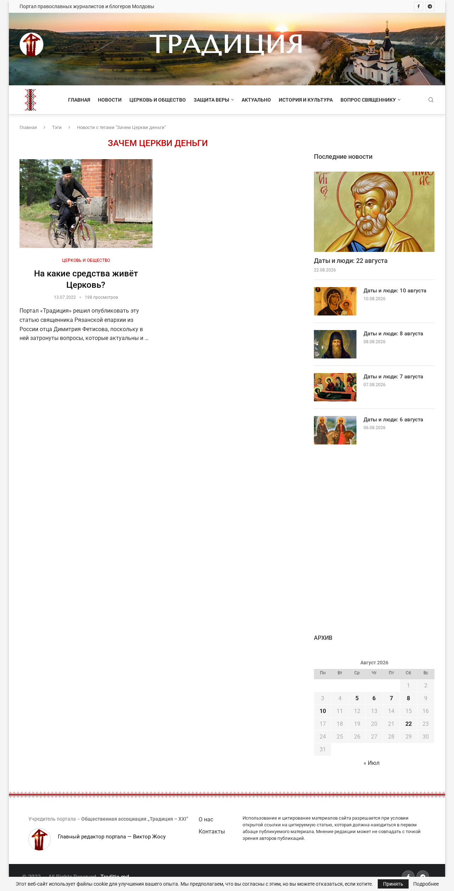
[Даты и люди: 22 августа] (374, 212)
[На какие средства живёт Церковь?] (86, 203)
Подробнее (426, 883)
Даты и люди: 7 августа (393, 376)
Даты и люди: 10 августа (395, 290)
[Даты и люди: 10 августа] (335, 301)
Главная (79, 100)
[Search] (430, 100)
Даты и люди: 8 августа (393, 333)
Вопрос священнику (368, 100)
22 (408, 723)
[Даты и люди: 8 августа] (335, 344)
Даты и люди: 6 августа (393, 419)
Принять (393, 884)
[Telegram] (429, 6)
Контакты (212, 831)
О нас (206, 819)
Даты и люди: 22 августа (351, 260)
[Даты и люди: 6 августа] (335, 430)
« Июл (372, 763)
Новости (110, 100)
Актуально (256, 100)
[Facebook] (418, 6)
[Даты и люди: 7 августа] (335, 387)
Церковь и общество (157, 100)
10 (323, 711)
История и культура (306, 100)
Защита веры (211, 100)
